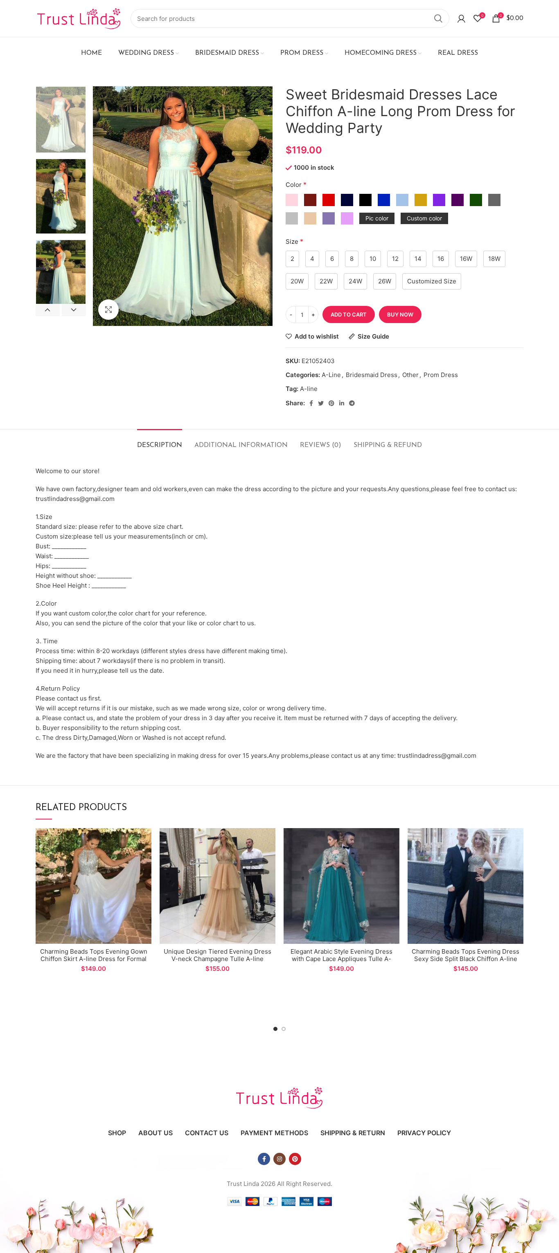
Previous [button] (48, 310)
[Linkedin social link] (342, 403)
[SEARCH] (438, 18)
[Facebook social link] (311, 403)
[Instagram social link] (279, 1159)
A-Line (331, 375)
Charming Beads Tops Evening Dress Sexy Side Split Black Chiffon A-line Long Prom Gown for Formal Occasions (465, 962)
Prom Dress (441, 375)
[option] (61, 119)
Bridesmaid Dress (371, 375)
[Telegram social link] (352, 403)
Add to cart (349, 314)
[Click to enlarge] (108, 309)
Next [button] (74, 310)
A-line (309, 389)
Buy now (400, 314)
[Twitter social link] (321, 403)
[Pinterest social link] (331, 403)
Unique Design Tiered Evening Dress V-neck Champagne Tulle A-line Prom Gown (217, 959)
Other (410, 375)
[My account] (461, 18)
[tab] (159, 441)
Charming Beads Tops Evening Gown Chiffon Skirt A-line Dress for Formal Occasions (93, 959)
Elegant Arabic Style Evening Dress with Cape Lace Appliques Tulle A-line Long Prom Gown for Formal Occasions (341, 962)
